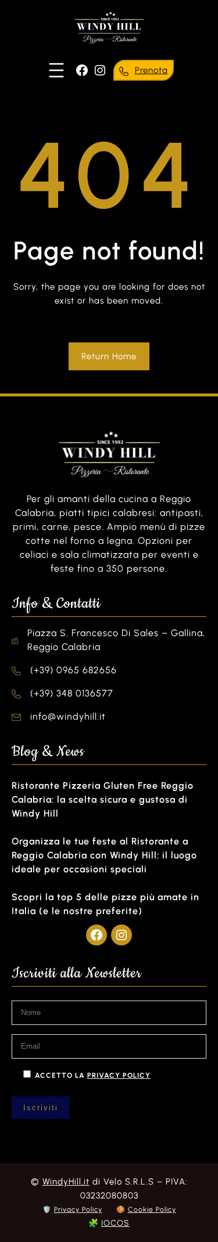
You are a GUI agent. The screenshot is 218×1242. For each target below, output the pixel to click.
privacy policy (119, 1075)
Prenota (151, 70)
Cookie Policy (152, 1209)
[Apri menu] (56, 70)
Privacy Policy (78, 1209)
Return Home (109, 356)
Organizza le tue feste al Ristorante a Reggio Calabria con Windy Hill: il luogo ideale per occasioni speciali (104, 855)
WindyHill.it (66, 1181)
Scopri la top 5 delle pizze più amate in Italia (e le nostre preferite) (105, 903)
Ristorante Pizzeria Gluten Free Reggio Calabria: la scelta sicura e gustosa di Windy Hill (103, 799)
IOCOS (115, 1223)
